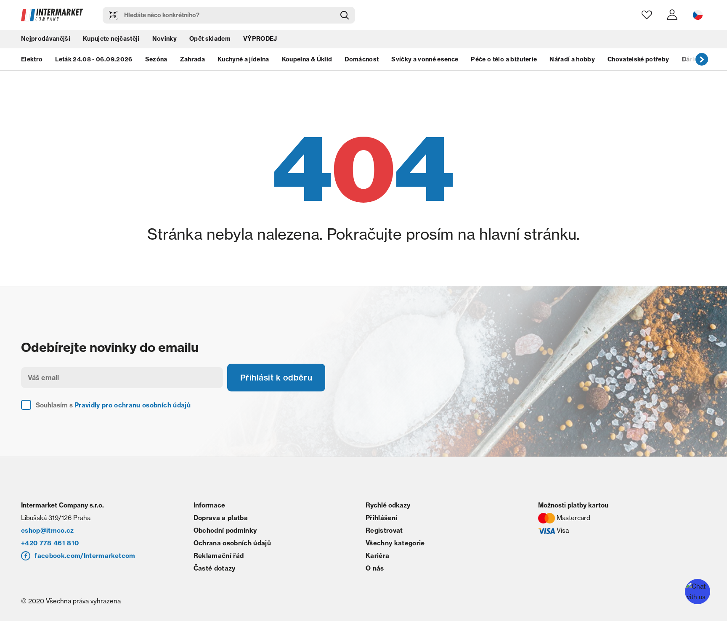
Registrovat (384, 532)
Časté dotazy (215, 569)
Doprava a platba (221, 519)
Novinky (164, 40)
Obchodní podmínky (225, 532)
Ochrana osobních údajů (232, 544)
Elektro (31, 61)
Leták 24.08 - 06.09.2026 (93, 61)
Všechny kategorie (395, 544)
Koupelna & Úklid (307, 61)
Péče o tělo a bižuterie (504, 61)
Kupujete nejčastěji (111, 40)
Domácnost (362, 61)
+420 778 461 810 (50, 544)
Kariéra (377, 557)
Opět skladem (210, 40)
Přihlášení (381, 519)
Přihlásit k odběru (278, 378)
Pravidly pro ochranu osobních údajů (132, 406)
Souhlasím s (113, 406)
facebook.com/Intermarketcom (84, 557)
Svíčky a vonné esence (424, 61)
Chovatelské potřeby (638, 61)
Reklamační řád (219, 557)
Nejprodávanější (45, 40)
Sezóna (156, 61)
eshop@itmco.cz (47, 532)
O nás (375, 569)
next (702, 61)
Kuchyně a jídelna (243, 61)
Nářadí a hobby (572, 61)
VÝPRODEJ (260, 40)
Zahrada (192, 61)
